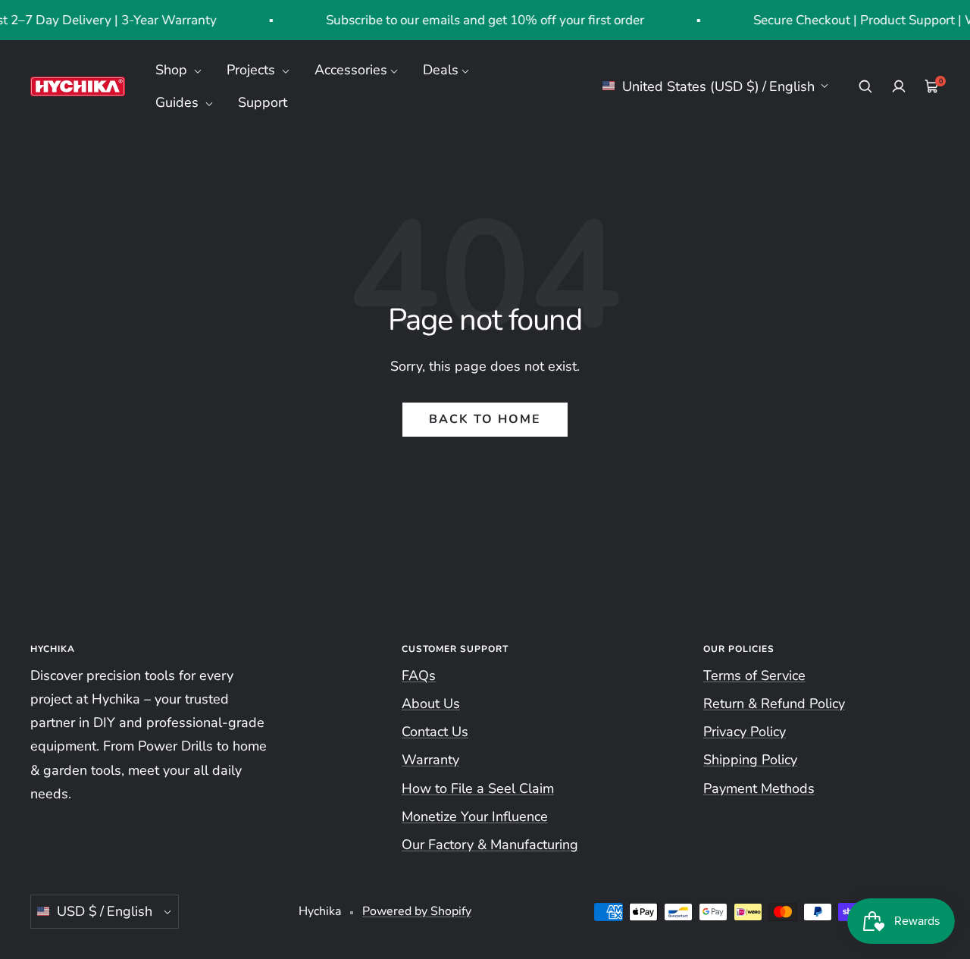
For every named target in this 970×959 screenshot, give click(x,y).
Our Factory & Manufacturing (490, 844)
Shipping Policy (750, 760)
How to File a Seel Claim (478, 788)
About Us (431, 703)
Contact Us (435, 731)
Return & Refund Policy (774, 703)
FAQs (419, 675)
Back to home (485, 419)
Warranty (430, 760)
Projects (253, 70)
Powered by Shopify (416, 911)
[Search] (865, 86)
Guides (178, 102)
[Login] (898, 86)
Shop (173, 70)
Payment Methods (759, 788)
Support (262, 102)
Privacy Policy (744, 731)
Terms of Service (754, 675)
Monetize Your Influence (475, 816)
